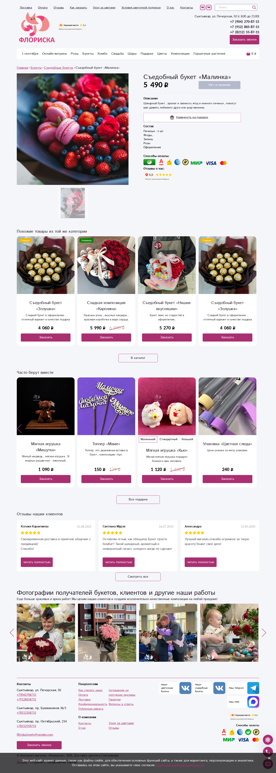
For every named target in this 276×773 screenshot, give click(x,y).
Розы (74, 53)
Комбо (102, 53)
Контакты (186, 8)
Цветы (162, 53)
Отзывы (59, 8)
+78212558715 (26, 726)
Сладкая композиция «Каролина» (45, 306)
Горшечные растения (209, 53)
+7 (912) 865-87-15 (244, 27)
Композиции (180, 53)
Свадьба (117, 53)
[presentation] (19, 428)
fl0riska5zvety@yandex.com (35, 734)
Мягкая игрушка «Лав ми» (227, 444)
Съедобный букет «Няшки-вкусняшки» (106, 306)
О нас (170, 8)
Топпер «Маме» (46, 444)
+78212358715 (26, 712)
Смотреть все (138, 576)
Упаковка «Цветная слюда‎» (166, 444)
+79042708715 (26, 695)
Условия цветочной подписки (141, 8)
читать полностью (36, 562)
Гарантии (115, 700)
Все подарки (138, 499)
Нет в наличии (219, 85)
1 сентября (30, 53)
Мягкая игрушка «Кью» (106, 450)
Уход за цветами (104, 8)
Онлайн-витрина (54, 53)
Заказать (45, 337)
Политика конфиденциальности (180, 765)
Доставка (26, 8)
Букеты (88, 53)
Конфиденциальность (92, 704)
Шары (132, 53)
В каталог (138, 358)
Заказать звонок (244, 39)
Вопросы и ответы (121, 704)
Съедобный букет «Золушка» (167, 306)
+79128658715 (26, 699)
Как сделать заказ (90, 690)
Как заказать (78, 8)
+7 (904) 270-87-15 (244, 21)
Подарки (147, 53)
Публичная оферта (90, 709)
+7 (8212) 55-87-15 (244, 32)
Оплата (42, 8)
